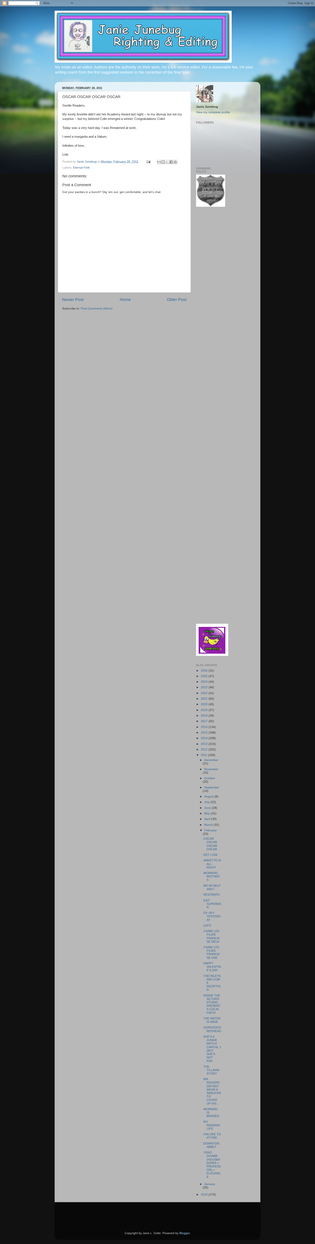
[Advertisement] (209, 278)
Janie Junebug (87, 161)
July (207, 802)
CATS (207, 925)
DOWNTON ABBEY (211, 1145)
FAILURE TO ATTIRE (212, 1136)
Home (125, 299)
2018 (204, 715)
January (209, 1184)
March (209, 824)
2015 (204, 732)
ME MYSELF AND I (212, 887)
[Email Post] (148, 161)
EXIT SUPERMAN (212, 904)
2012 (204, 749)
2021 (204, 698)
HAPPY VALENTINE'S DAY (212, 967)
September (211, 787)
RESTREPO (211, 894)
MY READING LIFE (211, 1125)
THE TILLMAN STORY (211, 1070)
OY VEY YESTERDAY (211, 916)
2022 (204, 693)
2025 (204, 676)
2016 (204, 727)
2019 (204, 710)
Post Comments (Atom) (96, 308)
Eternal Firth (81, 167)
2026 (204, 670)
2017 (204, 721)
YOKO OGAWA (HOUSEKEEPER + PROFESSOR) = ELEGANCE (212, 1164)
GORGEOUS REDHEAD (212, 1029)
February (210, 830)
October (209, 778)
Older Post (176, 299)
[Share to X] (167, 162)
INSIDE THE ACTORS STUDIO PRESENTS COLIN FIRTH (211, 1004)
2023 (204, 687)
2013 (204, 744)
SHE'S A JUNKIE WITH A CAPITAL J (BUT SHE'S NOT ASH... (212, 1049)
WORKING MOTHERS (211, 876)
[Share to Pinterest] (175, 162)
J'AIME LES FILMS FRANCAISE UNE (211, 952)
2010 (204, 1194)
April (207, 819)
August (209, 796)
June (208, 807)
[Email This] (159, 162)
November (211, 769)
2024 (204, 681)
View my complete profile (213, 112)
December (211, 760)
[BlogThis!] (163, 162)
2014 (204, 738)
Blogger (184, 1233)
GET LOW (210, 854)
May (207, 813)
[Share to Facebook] (171, 162)
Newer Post (73, 299)
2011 (204, 755)
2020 (204, 704)
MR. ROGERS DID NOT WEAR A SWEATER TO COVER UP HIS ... (212, 1091)
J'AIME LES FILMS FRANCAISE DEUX (211, 936)
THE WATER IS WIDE (211, 1020)
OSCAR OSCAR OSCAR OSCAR (210, 844)
